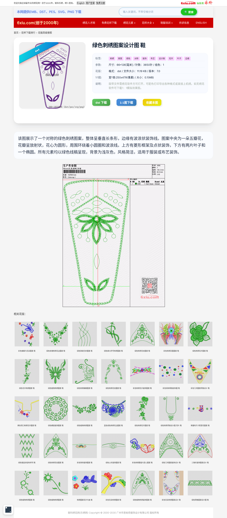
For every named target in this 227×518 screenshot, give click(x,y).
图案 (120, 58)
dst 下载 (101, 102)
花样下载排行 (28, 32)
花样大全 (147, 22)
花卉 (171, 58)
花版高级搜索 (45, 32)
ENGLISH (201, 22)
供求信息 (184, 22)
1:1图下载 (126, 102)
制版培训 (165, 22)
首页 (16, 32)
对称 (136, 58)
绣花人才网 (89, 22)
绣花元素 (128, 22)
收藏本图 (152, 102)
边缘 (187, 58)
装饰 (145, 58)
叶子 (179, 58)
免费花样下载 (109, 22)
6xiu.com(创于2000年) (38, 22)
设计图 (162, 58)
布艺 (153, 58)
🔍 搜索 (188, 12)
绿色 (128, 58)
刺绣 (112, 58)
